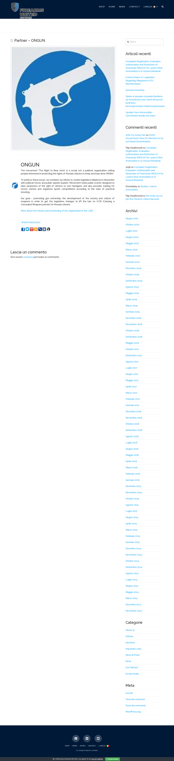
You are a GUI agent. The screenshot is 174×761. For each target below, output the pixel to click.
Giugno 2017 (132, 374)
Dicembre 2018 (133, 318)
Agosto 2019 (132, 287)
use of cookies (97, 759)
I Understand (112, 759)
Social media (132, 673)
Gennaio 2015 (132, 542)
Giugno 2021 (132, 218)
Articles (129, 636)
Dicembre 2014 (133, 548)
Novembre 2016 (134, 417)
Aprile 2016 (131, 461)
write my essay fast (136, 135)
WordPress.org (133, 711)
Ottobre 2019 (132, 274)
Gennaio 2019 (133, 312)
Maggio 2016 (132, 455)
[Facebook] (76, 738)
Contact (92, 746)
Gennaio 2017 (132, 405)
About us (130, 630)
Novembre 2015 (134, 492)
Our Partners (132, 667)
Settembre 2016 (134, 430)
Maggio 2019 (132, 293)
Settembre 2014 (134, 567)
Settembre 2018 (134, 337)
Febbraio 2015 (133, 536)
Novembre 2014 (134, 554)
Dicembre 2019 (133, 268)
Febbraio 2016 (133, 474)
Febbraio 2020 (133, 255)
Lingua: (103, 746)
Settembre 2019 (134, 281)
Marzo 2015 (131, 530)
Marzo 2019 (132, 305)
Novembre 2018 (134, 324)
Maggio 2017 (132, 380)
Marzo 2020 (132, 249)
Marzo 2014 (132, 598)
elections (130, 642)
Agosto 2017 (132, 361)
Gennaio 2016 (133, 480)
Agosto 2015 (132, 505)
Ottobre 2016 (132, 424)
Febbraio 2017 (133, 399)
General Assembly (135, 90)
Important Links (133, 649)
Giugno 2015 (132, 517)
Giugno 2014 (132, 586)
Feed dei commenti (136, 705)
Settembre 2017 (134, 355)
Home (74, 746)
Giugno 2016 (132, 449)
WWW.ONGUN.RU (30, 222)
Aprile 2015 (131, 523)
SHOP (67, 746)
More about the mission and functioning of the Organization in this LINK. (57, 210)
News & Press (133, 655)
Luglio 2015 (131, 511)
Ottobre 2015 (132, 498)
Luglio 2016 (131, 442)
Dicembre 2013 (133, 604)
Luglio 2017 (131, 368)
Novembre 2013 (134, 610)
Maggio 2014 (132, 592)
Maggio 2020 (132, 243)
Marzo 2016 (132, 467)
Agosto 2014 (132, 573)
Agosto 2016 (132, 436)
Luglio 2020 (132, 231)
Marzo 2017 (131, 393)
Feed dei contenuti (135, 699)
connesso (28, 257)
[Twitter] (87, 738)
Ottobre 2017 (132, 349)
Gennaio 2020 (133, 262)
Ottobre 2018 (132, 330)
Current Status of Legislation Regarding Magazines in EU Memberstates (140, 80)
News (82, 746)
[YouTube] (98, 738)
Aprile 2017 (131, 386)
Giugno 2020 (132, 237)
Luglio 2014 (131, 579)
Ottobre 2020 (132, 224)
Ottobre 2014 (132, 561)
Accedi (129, 693)
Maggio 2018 (132, 343)
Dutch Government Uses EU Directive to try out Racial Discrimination (144, 138)
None (128, 661)
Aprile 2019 (131, 299)
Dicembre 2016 (133, 411)
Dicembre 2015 (133, 486)
